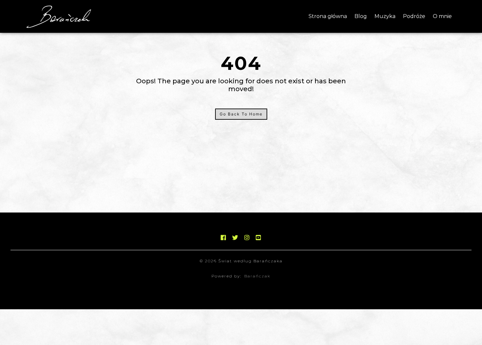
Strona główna (328, 16)
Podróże (414, 16)
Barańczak (257, 276)
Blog (360, 16)
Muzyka (384, 16)
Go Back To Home (241, 114)
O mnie (442, 16)
